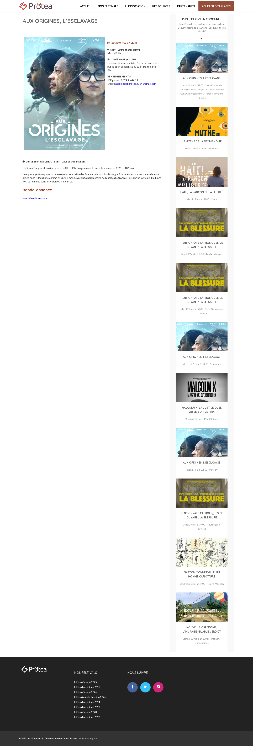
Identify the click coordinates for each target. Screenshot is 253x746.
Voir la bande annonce (35, 198)
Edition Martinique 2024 (87, 702)
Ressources (161, 6)
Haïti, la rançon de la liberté (201, 192)
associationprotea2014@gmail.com (135, 83)
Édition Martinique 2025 (87, 687)
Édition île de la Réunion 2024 (90, 697)
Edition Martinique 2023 (87, 707)
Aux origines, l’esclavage (201, 78)
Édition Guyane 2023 (85, 712)
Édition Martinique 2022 (87, 717)
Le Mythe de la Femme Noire (202, 141)
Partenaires (186, 6)
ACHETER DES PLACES (216, 6)
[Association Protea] (36, 11)
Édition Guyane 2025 (85, 682)
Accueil (85, 6)
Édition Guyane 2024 (85, 692)
